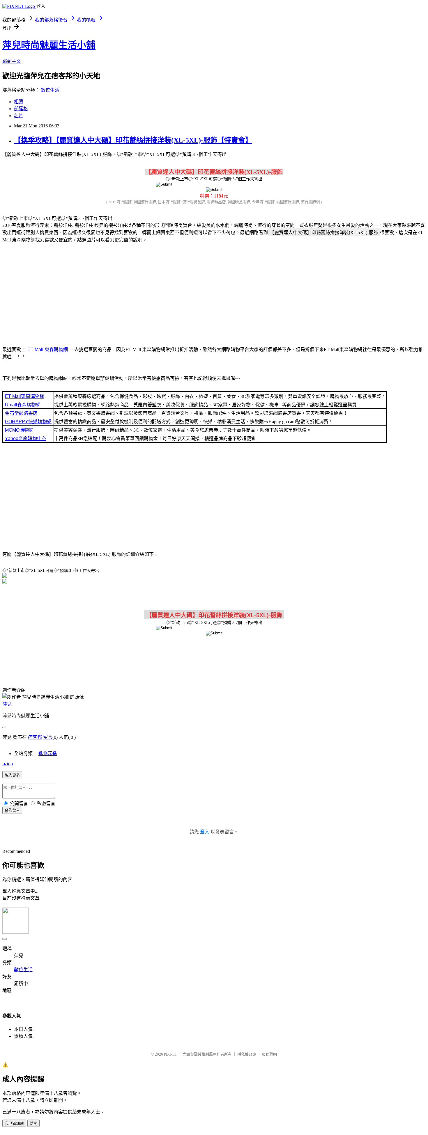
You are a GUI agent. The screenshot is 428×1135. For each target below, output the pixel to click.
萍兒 (7, 704)
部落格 (21, 108)
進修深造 (47, 753)
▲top (7, 763)
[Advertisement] (214, 293)
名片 (18, 115)
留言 (47, 737)
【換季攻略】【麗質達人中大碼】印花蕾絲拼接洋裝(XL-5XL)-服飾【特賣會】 (133, 140)
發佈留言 (12, 810)
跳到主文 (11, 61)
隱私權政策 (246, 1054)
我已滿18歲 (14, 1123)
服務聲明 (269, 1054)
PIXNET (170, 1054)
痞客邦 (35, 737)
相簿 (18, 101)
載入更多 (12, 775)
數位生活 (50, 90)
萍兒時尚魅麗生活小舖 (48, 45)
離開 (33, 1123)
